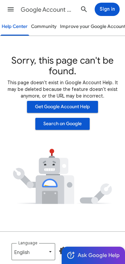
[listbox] (33, 251)
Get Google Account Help (62, 107)
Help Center (15, 26)
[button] (11, 9)
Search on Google (62, 124)
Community (44, 26)
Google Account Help (48, 9)
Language (27, 242)
